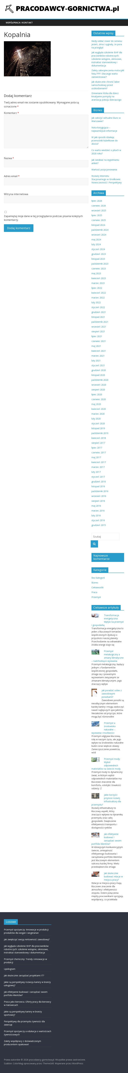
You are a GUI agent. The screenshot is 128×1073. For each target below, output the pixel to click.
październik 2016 (99, 491)
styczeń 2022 (98, 307)
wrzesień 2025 (98, 210)
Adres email (12, 176)
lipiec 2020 (96, 394)
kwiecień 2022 (98, 292)
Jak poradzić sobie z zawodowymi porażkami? (112, 693)
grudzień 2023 (98, 254)
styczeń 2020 (98, 423)
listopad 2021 (98, 316)
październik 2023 (99, 263)
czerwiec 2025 (98, 220)
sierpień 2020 (98, 389)
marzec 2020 (98, 413)
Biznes (94, 582)
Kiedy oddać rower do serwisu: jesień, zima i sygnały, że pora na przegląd (106, 44)
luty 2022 (96, 302)
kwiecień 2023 (98, 278)
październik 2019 (99, 433)
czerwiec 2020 (98, 399)
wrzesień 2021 (98, 326)
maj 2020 (96, 404)
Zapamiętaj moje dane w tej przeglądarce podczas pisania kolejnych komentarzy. (43, 218)
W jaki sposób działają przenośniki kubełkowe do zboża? (104, 140)
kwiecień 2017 (98, 462)
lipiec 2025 (96, 215)
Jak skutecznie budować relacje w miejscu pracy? (113, 876)
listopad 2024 (98, 224)
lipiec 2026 (96, 200)
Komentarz (11, 113)
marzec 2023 (98, 283)
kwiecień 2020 (98, 408)
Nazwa (9, 158)
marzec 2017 (98, 467)
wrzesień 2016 (98, 496)
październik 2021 (99, 321)
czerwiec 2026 (98, 205)
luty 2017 (96, 471)
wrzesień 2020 (98, 384)
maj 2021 (96, 345)
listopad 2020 (98, 375)
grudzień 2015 (98, 525)
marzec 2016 (98, 510)
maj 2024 (96, 239)
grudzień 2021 (98, 312)
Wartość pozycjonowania (104, 169)
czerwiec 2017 (98, 452)
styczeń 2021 (98, 365)
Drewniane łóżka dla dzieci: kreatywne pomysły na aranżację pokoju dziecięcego (106, 96)
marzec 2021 (98, 355)
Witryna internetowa (16, 194)
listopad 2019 (98, 428)
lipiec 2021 (96, 336)
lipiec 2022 (96, 287)
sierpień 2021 (98, 331)
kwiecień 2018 (98, 437)
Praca (94, 592)
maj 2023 (96, 273)
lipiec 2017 (96, 447)
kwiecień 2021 (98, 350)
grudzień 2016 (98, 481)
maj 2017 (96, 457)
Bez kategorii (98, 577)
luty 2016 (96, 515)
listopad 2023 (98, 258)
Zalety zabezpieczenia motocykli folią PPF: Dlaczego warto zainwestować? (107, 73)
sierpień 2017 (98, 442)
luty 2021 (96, 360)
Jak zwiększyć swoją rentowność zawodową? (26, 939)
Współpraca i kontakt (19, 22)
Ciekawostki (97, 587)
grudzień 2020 (98, 370)
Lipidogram (9, 968)
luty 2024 (96, 244)
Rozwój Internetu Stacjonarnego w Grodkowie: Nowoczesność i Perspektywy (106, 179)
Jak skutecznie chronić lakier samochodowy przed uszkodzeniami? (105, 85)
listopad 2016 (98, 486)
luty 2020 (96, 418)
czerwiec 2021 (98, 341)
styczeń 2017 (98, 476)
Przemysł (96, 597)
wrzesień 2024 (98, 234)
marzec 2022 (98, 297)
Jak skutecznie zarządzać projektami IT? (24, 975)
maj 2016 (96, 505)
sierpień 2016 (98, 500)
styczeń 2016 (98, 520)
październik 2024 (99, 229)
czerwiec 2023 (98, 268)
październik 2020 (99, 379)
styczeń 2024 (98, 249)
